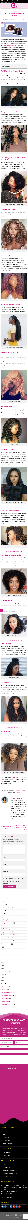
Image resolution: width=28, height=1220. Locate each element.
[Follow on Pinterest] (14, 1206)
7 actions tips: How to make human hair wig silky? (21, 827)
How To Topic (5, 1001)
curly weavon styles (9, 46)
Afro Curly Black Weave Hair (14, 551)
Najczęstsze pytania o (7, 923)
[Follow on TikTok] (8, 1206)
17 (2, 959)
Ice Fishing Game (5, 920)
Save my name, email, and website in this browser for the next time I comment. (13, 881)
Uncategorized (5, 971)
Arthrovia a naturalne (6, 941)
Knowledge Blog (17, 11)
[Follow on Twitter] (11, 1206)
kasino (3, 911)
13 (2, 953)
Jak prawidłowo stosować (8, 926)
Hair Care (3, 989)
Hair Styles (9, 11)
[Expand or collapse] (25, 66)
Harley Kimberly (20, 20)
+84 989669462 (8, 1194)
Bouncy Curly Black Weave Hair (14, 507)
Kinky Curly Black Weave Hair (14, 640)
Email (5, 864)
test (2, 914)
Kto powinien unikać (6, 932)
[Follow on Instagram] (5, 1206)
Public (2, 974)
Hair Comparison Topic (7, 992)
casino (3, 905)
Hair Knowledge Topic (7, 995)
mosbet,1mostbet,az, (7, 902)
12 (2, 962)
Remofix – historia (6, 944)
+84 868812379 (9, 1197)
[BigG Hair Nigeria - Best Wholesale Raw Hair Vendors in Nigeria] (14, 5)
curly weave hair (17, 777)
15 (2, 950)
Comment (6, 843)
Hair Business (5, 998)
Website (5, 871)
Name (5, 857)
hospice (3, 899)
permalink (17, 792)
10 (2, 956)
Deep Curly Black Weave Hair (14, 728)
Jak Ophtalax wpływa (7, 929)
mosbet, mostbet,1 (6, 908)
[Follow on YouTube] (19, 1206)
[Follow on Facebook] (2, 1206)
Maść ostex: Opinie (6, 938)
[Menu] (2, 6)
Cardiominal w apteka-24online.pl (10, 935)
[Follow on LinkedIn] (16, 1206)
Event (2, 983)
